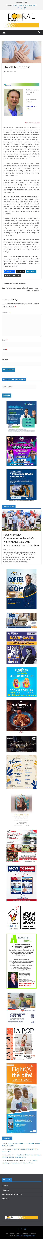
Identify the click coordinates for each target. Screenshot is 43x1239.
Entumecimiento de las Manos (15, 283)
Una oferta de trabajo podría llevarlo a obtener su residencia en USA (20, 289)
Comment (6, 312)
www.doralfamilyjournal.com (25, 1235)
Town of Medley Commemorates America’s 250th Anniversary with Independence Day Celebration (21, 540)
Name (5, 340)
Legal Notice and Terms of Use (12, 1194)
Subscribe (5, 1198)
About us (5, 1186)
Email (4, 350)
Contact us (5, 1190)
